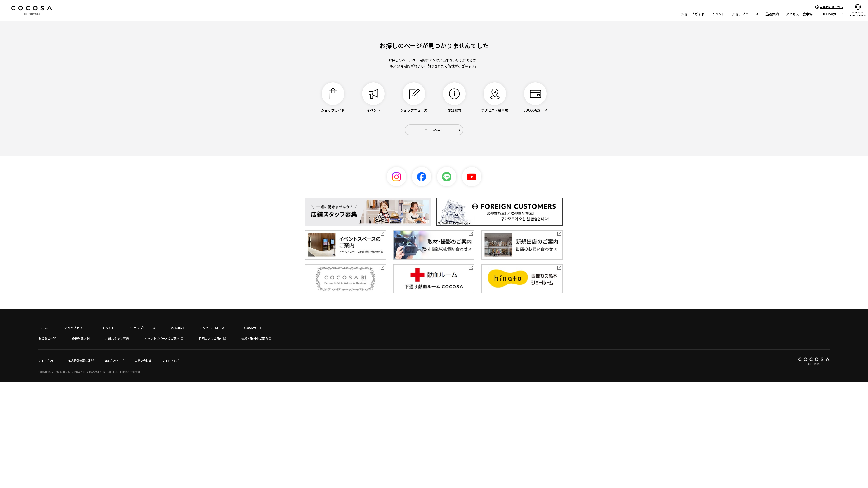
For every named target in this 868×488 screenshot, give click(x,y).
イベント (718, 14)
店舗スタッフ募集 (117, 338)
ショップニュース (745, 14)
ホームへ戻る (434, 130)
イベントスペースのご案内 (162, 338)
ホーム (43, 328)
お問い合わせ (143, 360)
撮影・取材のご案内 (254, 338)
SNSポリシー (112, 360)
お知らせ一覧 (47, 338)
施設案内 (772, 14)
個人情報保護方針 (79, 360)
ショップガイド (693, 14)
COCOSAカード (831, 14)
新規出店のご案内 (210, 338)
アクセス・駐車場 (799, 14)
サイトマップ (170, 360)
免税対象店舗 (81, 338)
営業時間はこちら (831, 7)
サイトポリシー (47, 360)
